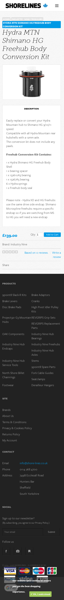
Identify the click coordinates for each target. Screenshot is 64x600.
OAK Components (13, 334)
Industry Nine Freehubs (27, 19)
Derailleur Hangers (42, 385)
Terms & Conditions (14, 422)
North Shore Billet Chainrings (13, 375)
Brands (6, 410)
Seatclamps (38, 379)
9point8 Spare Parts (43, 367)
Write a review (56, 254)
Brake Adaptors (40, 295)
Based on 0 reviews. (36, 252)
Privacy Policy (41, 522)
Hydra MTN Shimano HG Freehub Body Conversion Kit (27, 24)
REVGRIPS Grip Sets (43, 317)
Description (31, 108)
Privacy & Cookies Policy (17, 428)
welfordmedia (9, 569)
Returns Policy (11, 434)
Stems (35, 361)
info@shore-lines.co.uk (33, 463)
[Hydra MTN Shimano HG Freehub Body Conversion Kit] (31, 82)
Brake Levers (9, 301)
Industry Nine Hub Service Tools (13, 363)
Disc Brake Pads (11, 307)
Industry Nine (19, 244)
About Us (8, 416)
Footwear (8, 385)
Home (6, 19)
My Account (9, 440)
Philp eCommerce (31, 569)
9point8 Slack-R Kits (14, 295)
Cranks (35, 301)
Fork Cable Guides (42, 373)
